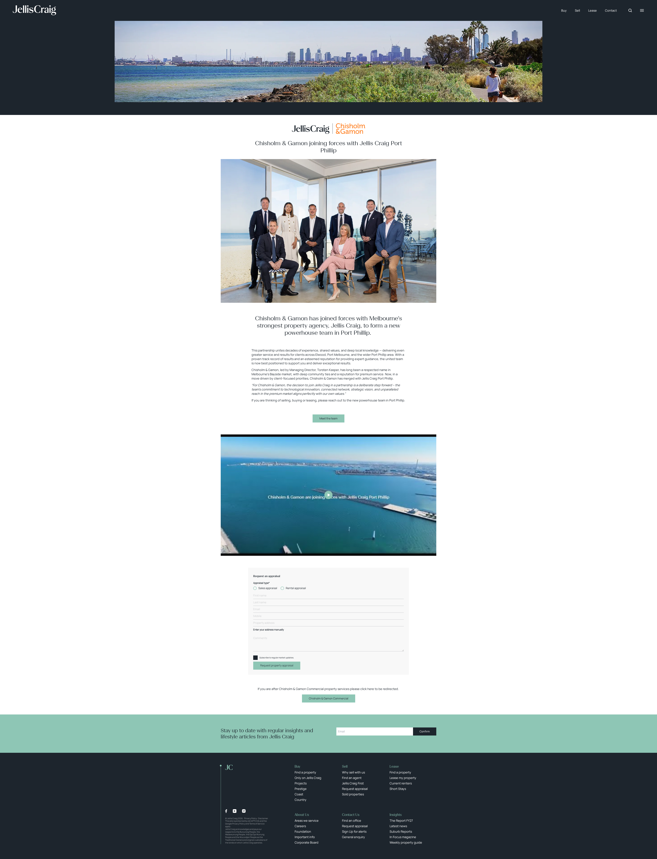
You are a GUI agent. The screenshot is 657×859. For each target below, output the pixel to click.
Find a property (305, 772)
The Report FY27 (401, 820)
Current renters (401, 783)
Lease (592, 10)
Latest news (398, 826)
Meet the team (328, 418)
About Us (302, 815)
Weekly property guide (406, 842)
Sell (577, 10)
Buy (564, 10)
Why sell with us (353, 772)
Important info (305, 837)
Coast (299, 794)
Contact (611, 10)
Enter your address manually (268, 629)
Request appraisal (355, 789)
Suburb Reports (401, 831)
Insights (396, 815)
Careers (300, 826)
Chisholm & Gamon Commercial (328, 698)
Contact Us (350, 815)
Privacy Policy (250, 818)
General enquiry (353, 837)
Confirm (425, 731)
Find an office (351, 820)
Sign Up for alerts (354, 831)
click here (367, 689)
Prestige (301, 789)
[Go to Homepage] (34, 10)
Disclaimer (263, 818)
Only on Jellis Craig (308, 778)
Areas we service (307, 820)
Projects (301, 783)
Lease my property (403, 778)
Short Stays (398, 789)
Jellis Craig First (353, 783)
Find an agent (352, 778)
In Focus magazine (403, 837)
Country (300, 800)
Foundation (303, 831)
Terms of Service (257, 823)
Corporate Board (306, 842)
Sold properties (353, 794)
